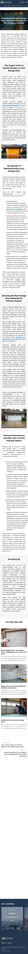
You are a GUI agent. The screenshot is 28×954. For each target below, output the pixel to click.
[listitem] (14, 645)
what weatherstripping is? (11, 105)
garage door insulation (14, 209)
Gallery (9, 943)
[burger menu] (27, 2)
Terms (2, 951)
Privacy (8, 951)
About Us (3, 943)
